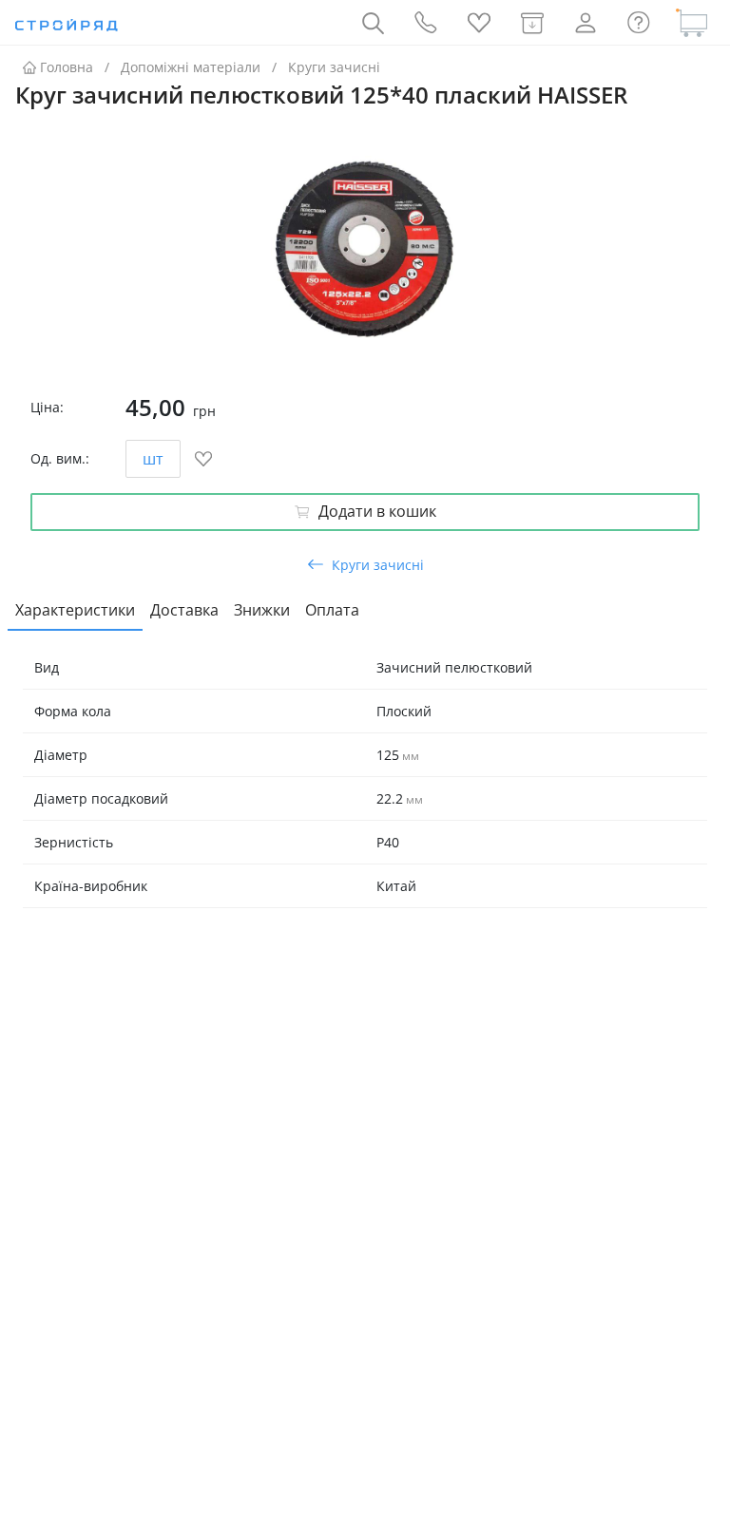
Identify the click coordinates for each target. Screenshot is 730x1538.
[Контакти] (426, 23)
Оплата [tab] (332, 609)
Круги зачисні (334, 67)
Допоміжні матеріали (190, 67)
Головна (66, 67)
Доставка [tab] (184, 609)
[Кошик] (692, 23)
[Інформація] (639, 23)
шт (153, 458)
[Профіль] (585, 23)
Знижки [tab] (262, 609)
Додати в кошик (377, 511)
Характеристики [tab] (75, 609)
